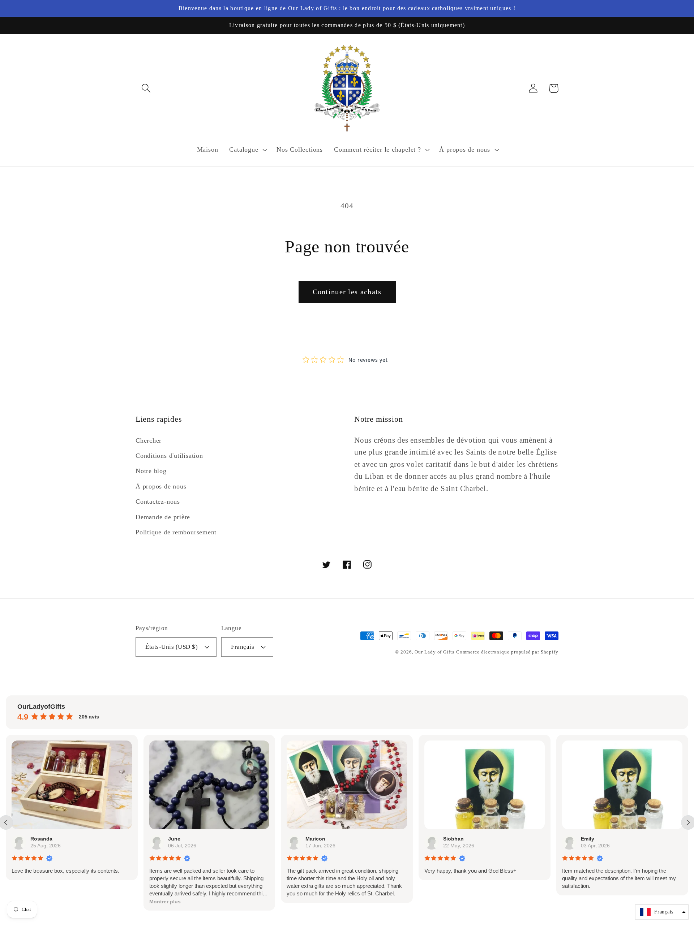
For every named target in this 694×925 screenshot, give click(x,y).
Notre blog (151, 470)
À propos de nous (161, 486)
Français (242, 646)
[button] (146, 88)
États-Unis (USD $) (171, 646)
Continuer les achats (347, 292)
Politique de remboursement (176, 532)
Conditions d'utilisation (169, 455)
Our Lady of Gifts (434, 652)
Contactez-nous (158, 501)
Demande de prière (163, 517)
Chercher (149, 440)
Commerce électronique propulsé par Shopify (507, 652)
